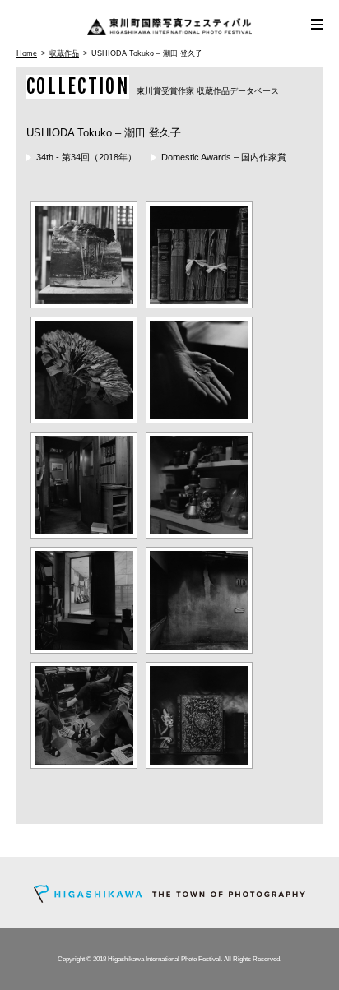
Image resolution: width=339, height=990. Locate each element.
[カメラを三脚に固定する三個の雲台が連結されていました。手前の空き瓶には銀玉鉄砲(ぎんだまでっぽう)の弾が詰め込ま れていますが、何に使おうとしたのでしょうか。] (199, 485)
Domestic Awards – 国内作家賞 (223, 157)
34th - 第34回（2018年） (86, 157)
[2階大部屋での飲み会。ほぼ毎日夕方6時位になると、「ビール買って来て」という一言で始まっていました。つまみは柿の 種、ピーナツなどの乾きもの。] (84, 715)
